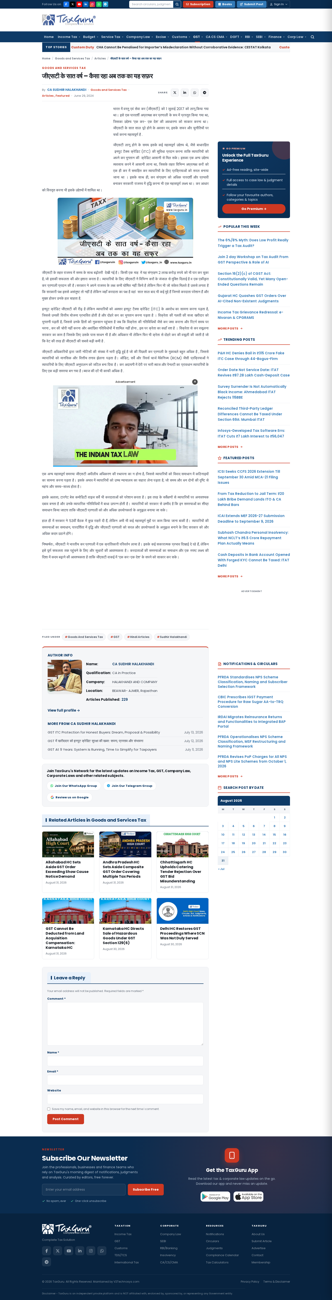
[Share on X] (175, 93)
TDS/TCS (121, 1255)
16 (284, 834)
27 (254, 852)
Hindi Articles (139, 637)
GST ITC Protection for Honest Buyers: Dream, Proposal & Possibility (104, 732)
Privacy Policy (250, 1282)
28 (264, 852)
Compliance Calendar (222, 1255)
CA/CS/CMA (169, 1262)
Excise (161, 37)
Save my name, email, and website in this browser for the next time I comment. (105, 1109)
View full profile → (64, 710)
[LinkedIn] (86, 4)
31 (223, 860)
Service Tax (110, 37)
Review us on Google (72, 797)
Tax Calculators (217, 1262)
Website (54, 1090)
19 (243, 843)
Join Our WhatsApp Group (76, 786)
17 (223, 843)
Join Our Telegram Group (132, 786)
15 (274, 834)
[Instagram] (92, 4)
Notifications (215, 1234)
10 (222, 834)
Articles (100, 58)
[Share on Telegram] (205, 93)
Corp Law (295, 37)
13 (253, 834)
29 (274, 852)
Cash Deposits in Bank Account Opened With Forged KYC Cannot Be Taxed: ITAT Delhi (254, 560)
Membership (261, 1262)
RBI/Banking (169, 1248)
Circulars (212, 1241)
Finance (275, 37)
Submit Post (253, 4)
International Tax (127, 1262)
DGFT (234, 37)
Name (53, 1052)
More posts (228, 328)
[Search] (177, 4)
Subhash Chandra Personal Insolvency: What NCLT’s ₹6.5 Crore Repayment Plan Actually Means (253, 538)
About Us (258, 1234)
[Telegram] (105, 4)
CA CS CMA (215, 37)
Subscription (200, 4)
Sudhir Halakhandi (173, 637)
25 (233, 852)
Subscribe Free (146, 1189)
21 (264, 843)
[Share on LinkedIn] (185, 93)
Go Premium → (254, 209)
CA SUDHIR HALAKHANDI (66, 90)
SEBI (259, 37)
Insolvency (168, 1255)
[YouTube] (79, 4)
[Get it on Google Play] (215, 1196)
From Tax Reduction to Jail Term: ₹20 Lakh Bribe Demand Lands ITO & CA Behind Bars (251, 499)
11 (233, 834)
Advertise (259, 1248)
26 (243, 852)
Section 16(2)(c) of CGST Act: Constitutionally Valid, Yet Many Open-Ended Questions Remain (253, 279)
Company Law (138, 37)
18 (233, 843)
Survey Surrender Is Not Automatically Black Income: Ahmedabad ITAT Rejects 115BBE (252, 392)
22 (274, 843)
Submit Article (262, 1241)
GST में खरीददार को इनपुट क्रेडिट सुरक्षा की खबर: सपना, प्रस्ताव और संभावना (95, 740)
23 (285, 843)
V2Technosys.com (126, 1282)
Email (52, 1071)
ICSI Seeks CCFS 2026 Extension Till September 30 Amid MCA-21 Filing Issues (249, 477)
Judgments (214, 1248)
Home (49, 37)
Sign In (279, 4)
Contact (257, 1255)
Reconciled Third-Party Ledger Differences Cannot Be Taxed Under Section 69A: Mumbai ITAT (250, 414)
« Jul (221, 869)
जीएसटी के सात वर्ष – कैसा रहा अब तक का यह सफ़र (97, 76)
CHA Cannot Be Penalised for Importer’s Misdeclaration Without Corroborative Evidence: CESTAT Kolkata (110, 47)
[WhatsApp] (99, 4)
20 (254, 843)
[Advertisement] (76, 151)
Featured (63, 96)
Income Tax (67, 37)
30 (285, 852)
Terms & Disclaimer (276, 1282)
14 (264, 834)
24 (223, 852)
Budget (89, 37)
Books (227, 4)
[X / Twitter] (72, 4)
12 (243, 834)
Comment (56, 999)
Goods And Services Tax (85, 637)
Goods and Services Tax (72, 58)
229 (125, 699)
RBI (247, 37)
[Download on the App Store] (248, 1196)
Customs (179, 37)
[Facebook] (66, 4)
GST (196, 37)
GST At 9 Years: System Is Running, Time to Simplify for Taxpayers (102, 749)
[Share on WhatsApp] (195, 93)
